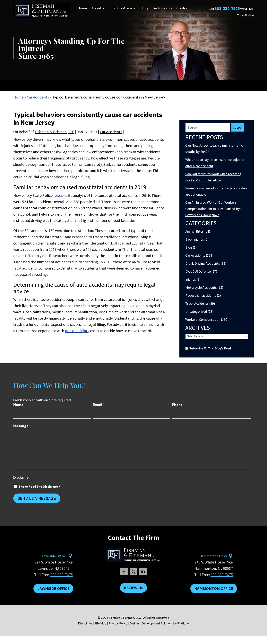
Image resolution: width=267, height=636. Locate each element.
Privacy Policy (117, 623)
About (96, 8)
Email (99, 404)
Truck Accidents (197, 303)
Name (18, 404)
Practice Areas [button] (120, 8)
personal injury (77, 330)
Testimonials (162, 8)
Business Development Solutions (151, 623)
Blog (144, 8)
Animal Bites (194, 231)
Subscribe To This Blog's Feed (210, 348)
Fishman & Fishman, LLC (54, 131)
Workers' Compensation (202, 319)
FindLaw (183, 623)
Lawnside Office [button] (53, 588)
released (60, 195)
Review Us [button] (133, 587)
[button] (263, 608)
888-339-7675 (227, 8)
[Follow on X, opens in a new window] (133, 571)
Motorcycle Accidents (201, 287)
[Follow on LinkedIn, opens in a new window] (143, 571)
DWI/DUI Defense (198, 271)
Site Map (100, 623)
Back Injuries (194, 239)
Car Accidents (111, 131)
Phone (177, 404)
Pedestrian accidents (200, 295)
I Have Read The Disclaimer (39, 486)
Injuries (190, 279)
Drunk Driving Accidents (202, 263)
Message (21, 426)
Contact (182, 8)
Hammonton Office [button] (213, 588)
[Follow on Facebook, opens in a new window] (124, 571)
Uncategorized (196, 311)
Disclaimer (21, 477)
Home (82, 8)
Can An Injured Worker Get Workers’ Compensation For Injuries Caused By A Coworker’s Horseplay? (213, 208)
